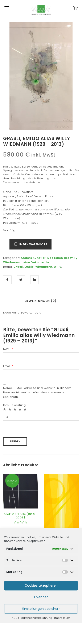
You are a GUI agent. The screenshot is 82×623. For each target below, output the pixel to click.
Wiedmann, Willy (48, 267)
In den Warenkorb (33, 244)
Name (8, 349)
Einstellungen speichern (41, 609)
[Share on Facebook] (7, 279)
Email (8, 366)
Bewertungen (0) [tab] (41, 301)
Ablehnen (41, 597)
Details (25, 503)
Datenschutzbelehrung (36, 618)
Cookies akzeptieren (41, 585)
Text (6, 417)
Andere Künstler (33, 258)
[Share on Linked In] (34, 279)
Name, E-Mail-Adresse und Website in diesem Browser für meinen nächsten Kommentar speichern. (37, 392)
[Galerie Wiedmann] (41, 8)
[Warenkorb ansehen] (75, 7)
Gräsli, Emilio (23, 267)
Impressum (62, 618)
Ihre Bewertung (14, 405)
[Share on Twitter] (21, 279)
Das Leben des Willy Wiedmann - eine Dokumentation (40, 260)
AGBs (15, 618)
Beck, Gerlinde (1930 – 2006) (20, 515)
